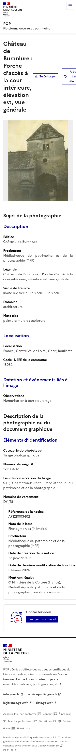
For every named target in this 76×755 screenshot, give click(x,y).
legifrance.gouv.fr (15, 703)
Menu (70, 6)
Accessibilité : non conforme (19, 714)
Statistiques (45, 721)
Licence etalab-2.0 (48, 745)
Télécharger (48, 76)
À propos (64, 714)
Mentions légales (12, 737)
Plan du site (23, 728)
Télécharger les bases (20, 721)
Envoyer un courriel (42, 619)
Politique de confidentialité (40, 737)
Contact (47, 714)
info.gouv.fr (11, 694)
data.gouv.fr (44, 703)
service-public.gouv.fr (42, 694)
